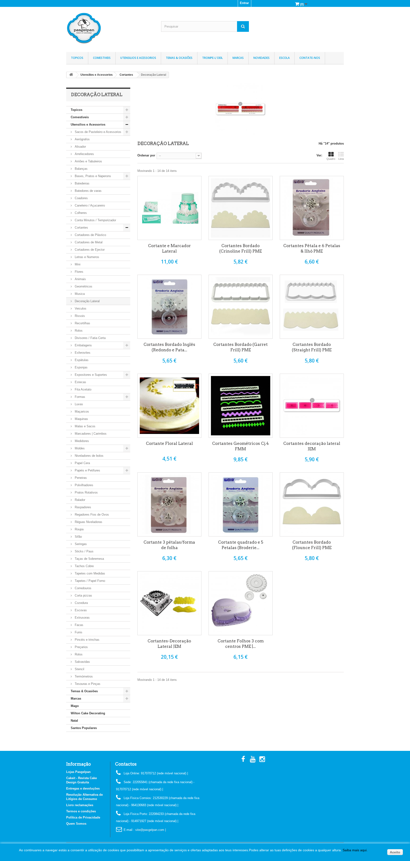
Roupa (79, 529)
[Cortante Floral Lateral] (169, 405)
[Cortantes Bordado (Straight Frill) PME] (311, 306)
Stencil (79, 669)
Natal (74, 720)
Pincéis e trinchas (86, 639)
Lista (341, 158)
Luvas (78, 404)
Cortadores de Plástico (90, 235)
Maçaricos (81, 411)
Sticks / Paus (83, 551)
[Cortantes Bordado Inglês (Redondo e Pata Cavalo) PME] (169, 306)
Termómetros (83, 676)
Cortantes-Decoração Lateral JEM (169, 644)
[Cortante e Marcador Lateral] (169, 208)
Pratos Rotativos (86, 492)
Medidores (81, 441)
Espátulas (81, 360)
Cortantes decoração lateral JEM (311, 446)
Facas (78, 625)
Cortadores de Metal (88, 242)
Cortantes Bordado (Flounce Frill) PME (311, 545)
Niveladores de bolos (88, 455)
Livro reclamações (79, 805)
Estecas (80, 382)
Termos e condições (81, 811)
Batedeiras (81, 183)
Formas (79, 397)
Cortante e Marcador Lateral (169, 248)
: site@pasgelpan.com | (149, 830)
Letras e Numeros (86, 257)
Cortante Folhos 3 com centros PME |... (241, 644)
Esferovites (82, 352)
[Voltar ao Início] (71, 75)
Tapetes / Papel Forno (89, 581)
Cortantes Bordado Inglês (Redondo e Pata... (169, 347)
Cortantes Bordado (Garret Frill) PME (240, 347)
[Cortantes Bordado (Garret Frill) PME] (240, 306)
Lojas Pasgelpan (78, 772)
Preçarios (81, 647)
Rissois (79, 316)
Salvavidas (82, 661)
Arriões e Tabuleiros (88, 161)
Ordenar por (146, 155)
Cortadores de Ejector (89, 249)
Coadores (81, 198)
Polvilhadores (83, 485)
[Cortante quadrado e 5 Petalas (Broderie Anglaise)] (240, 504)
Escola (284, 58)
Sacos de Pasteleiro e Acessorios (97, 132)
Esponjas (81, 367)
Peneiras (80, 478)
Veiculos (80, 308)
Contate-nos (309, 58)
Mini (77, 264)
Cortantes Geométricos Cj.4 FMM (240, 446)
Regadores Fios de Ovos (91, 514)
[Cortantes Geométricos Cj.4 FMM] (240, 405)
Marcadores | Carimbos (90, 433)
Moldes (79, 448)
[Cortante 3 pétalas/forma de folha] (169, 504)
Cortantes (81, 227)
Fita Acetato (82, 389)
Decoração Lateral (87, 301)
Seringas (80, 544)
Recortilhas (82, 323)
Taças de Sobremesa (89, 558)
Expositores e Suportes (90, 374)
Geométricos (83, 286)
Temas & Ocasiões (179, 58)
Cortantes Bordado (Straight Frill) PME (311, 347)
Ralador (79, 500)
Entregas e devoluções (83, 788)
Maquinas (81, 419)
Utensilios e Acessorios (138, 58)
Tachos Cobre (84, 566)
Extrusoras (82, 617)
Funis (78, 632)
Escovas (80, 610)
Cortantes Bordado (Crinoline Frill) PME (240, 248)
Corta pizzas (83, 595)
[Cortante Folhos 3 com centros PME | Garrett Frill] (240, 603)
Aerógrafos (82, 139)
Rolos (78, 330)
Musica (79, 294)
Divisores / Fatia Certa (90, 338)
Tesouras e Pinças (87, 684)
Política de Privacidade (83, 817)
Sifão (78, 536)
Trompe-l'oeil (212, 58)
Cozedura (81, 603)
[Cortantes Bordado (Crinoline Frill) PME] (240, 208)
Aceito (395, 852)
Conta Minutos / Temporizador (95, 220)
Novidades (261, 58)
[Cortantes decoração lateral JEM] (311, 405)
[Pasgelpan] (110, 28)
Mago (75, 706)
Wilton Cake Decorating (88, 713)
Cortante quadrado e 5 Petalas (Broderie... (240, 545)
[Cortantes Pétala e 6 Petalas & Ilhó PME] (311, 208)
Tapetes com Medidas (89, 573)
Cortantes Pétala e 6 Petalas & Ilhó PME (311, 248)
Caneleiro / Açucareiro (89, 205)
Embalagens (83, 345)
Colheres (80, 213)
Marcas (238, 58)
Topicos (77, 58)
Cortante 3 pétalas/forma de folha (169, 545)
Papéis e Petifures (87, 470)
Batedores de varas (88, 191)
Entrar (244, 3)
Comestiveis (102, 58)
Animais (80, 279)
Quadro (330, 158)
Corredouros (82, 588)
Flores (78, 271)
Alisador (80, 146)
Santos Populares (84, 728)
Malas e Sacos (84, 426)
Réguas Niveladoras (88, 522)
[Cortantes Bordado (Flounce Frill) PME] (311, 504)
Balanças (81, 168)
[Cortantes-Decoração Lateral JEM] (169, 603)
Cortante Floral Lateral (169, 443)
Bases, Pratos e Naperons (92, 176)
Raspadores (82, 507)
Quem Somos (76, 823)
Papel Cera (82, 463)
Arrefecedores (84, 154)
